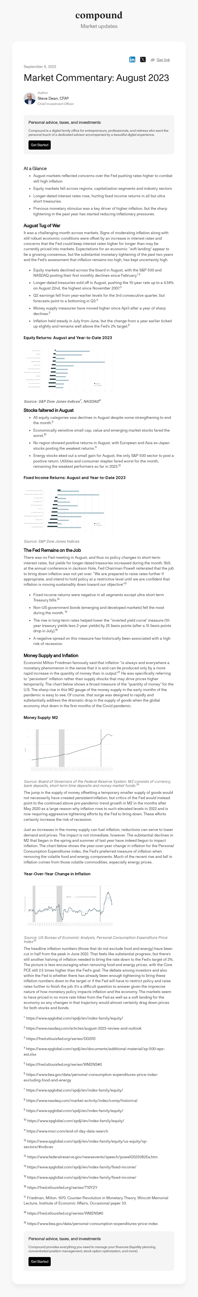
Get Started (39, 145)
